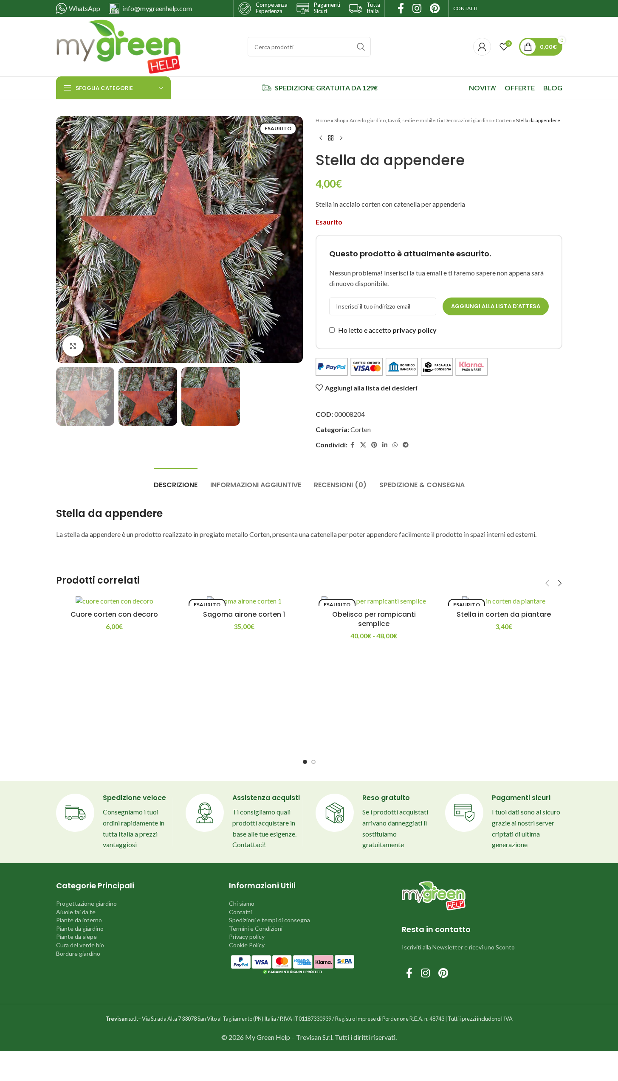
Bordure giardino (78, 953)
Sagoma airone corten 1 (244, 614)
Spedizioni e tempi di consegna (269, 920)
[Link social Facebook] (352, 445)
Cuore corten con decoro (114, 614)
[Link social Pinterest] (374, 445)
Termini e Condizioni (255, 928)
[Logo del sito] (118, 46)
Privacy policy (247, 936)
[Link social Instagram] (425, 973)
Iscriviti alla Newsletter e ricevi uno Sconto (458, 947)
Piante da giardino (80, 928)
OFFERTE (520, 88)
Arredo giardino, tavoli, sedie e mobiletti (395, 120)
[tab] (176, 481)
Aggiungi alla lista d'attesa (495, 306)
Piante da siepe (76, 936)
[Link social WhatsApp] (395, 445)
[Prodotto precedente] (321, 138)
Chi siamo (241, 903)
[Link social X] (363, 445)
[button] (547, 583)
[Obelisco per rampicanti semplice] (374, 601)
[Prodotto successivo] (341, 138)
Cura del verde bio (80, 945)
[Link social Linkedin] (385, 445)
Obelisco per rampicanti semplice (374, 619)
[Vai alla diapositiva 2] (313, 762)
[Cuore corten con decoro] (114, 601)
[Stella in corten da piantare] (503, 601)
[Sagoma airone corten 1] (244, 601)
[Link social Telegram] (405, 445)
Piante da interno (79, 920)
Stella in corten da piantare (504, 614)
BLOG (552, 88)
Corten (504, 120)
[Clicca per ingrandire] (73, 346)
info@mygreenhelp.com (157, 8)
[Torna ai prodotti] (331, 138)
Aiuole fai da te (76, 911)
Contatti (240, 911)
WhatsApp (84, 8)
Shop (339, 120)
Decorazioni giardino (467, 120)
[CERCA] (361, 46)
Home (323, 120)
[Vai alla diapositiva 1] (305, 762)
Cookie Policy (247, 945)
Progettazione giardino (86, 903)
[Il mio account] (482, 46)
